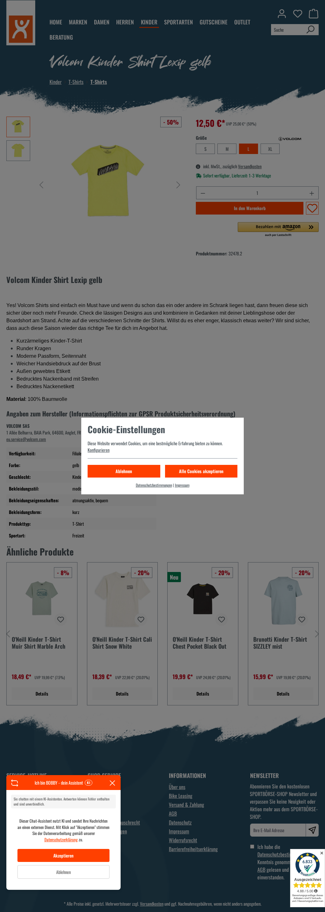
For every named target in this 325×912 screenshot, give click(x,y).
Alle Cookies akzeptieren (201, 471)
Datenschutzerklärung (61, 839)
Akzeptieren (63, 855)
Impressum (182, 485)
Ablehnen (63, 872)
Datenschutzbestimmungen (154, 485)
